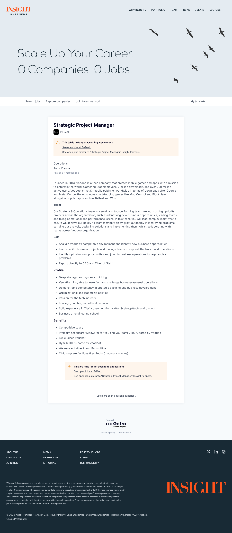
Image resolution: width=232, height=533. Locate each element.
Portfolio (158, 10)
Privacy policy (108, 432)
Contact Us (13, 457)
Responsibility (89, 462)
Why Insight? (137, 10)
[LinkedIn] (216, 451)
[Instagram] (224, 451)
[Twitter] (208, 451)
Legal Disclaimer (76, 514)
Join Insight (14, 462)
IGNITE (84, 457)
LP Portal (49, 462)
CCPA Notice (140, 514)
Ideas (186, 10)
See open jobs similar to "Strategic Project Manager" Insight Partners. (101, 152)
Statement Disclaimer (98, 514)
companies (58, 101)
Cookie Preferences (16, 519)
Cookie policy (124, 432)
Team (173, 10)
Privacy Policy (57, 514)
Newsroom (50, 457)
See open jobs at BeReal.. (76, 147)
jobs (32, 101)
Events (199, 10)
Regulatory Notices (121, 514)
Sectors (215, 10)
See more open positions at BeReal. (116, 395)
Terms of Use (41, 514)
